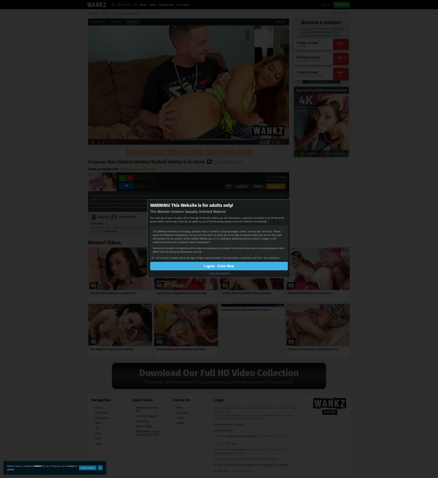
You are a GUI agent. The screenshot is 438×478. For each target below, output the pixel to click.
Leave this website (219, 273)
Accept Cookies (87, 467)
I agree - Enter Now (219, 266)
